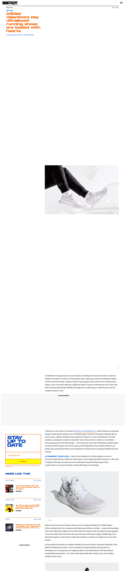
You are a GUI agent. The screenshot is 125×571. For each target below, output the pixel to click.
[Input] (9, 3)
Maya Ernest (9, 7)
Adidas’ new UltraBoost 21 (85, 431)
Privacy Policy (9, 466)
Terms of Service (34, 465)
